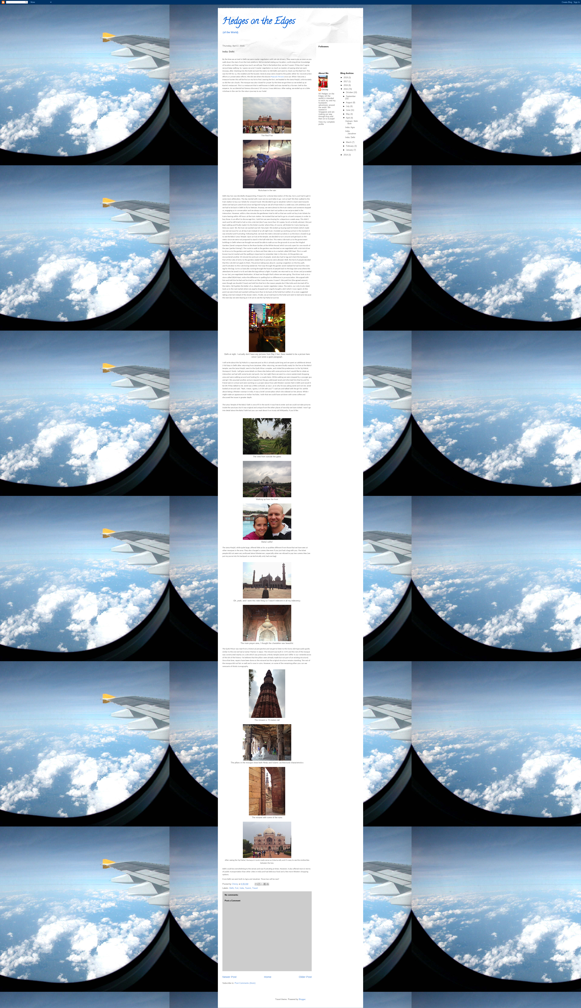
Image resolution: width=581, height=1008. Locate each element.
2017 (346, 81)
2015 (346, 89)
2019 (346, 77)
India (242, 888)
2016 (346, 85)
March (349, 142)
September (351, 96)
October (350, 92)
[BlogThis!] (259, 884)
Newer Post (229, 976)
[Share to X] (261, 884)
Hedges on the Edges (258, 22)
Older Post (305, 976)
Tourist (248, 888)
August (349, 102)
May (348, 114)
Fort (236, 888)
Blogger (302, 999)
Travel (255, 888)
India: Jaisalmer (350, 132)
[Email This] (256, 884)
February (350, 146)
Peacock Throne (277, 77)
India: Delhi (350, 137)
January (350, 150)
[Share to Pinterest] (267, 884)
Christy (325, 89)
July (348, 106)
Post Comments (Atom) (245, 983)
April (348, 118)
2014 (346, 155)
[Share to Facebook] (264, 884)
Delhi (231, 888)
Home (267, 976)
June (348, 110)
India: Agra (350, 127)
